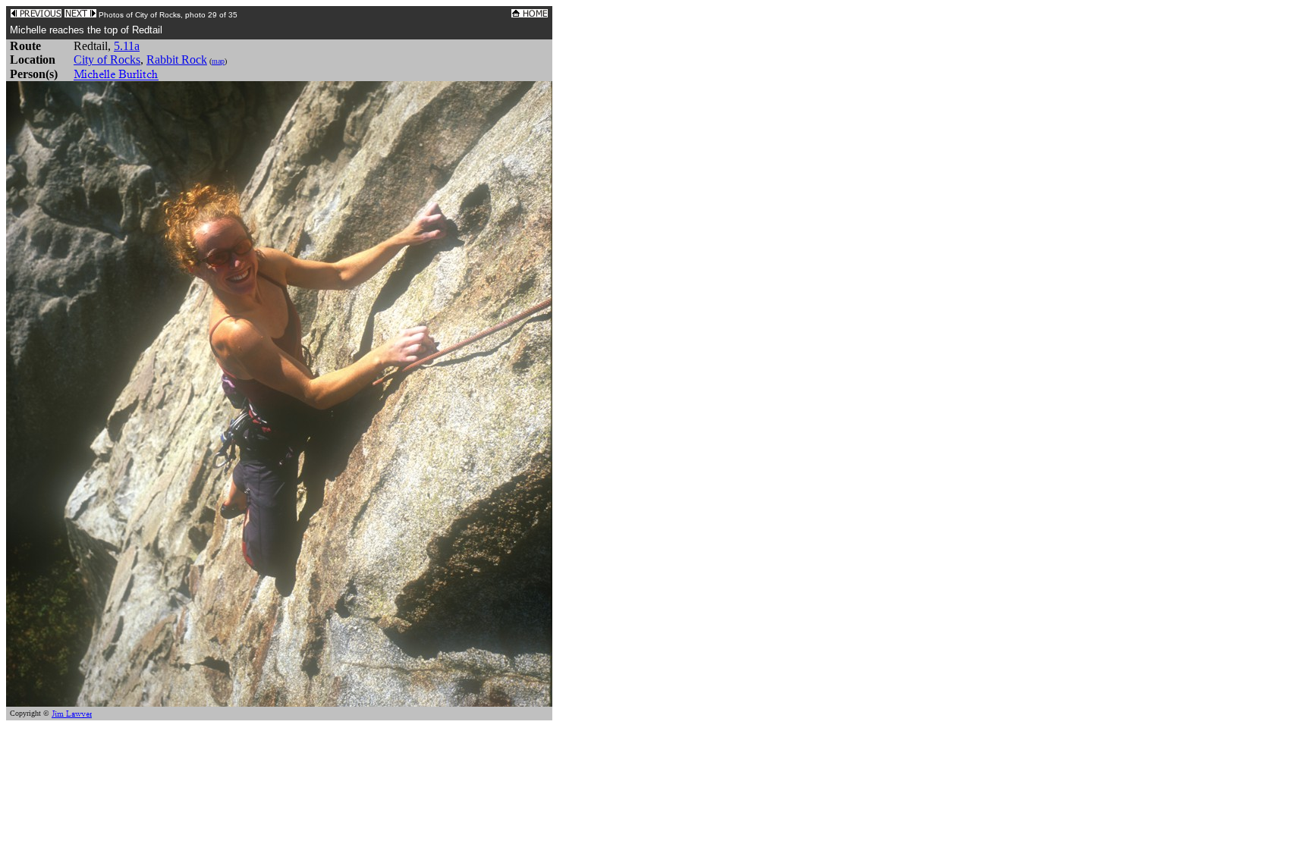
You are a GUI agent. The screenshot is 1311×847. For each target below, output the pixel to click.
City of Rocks (107, 59)
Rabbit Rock (176, 59)
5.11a (127, 45)
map (218, 61)
